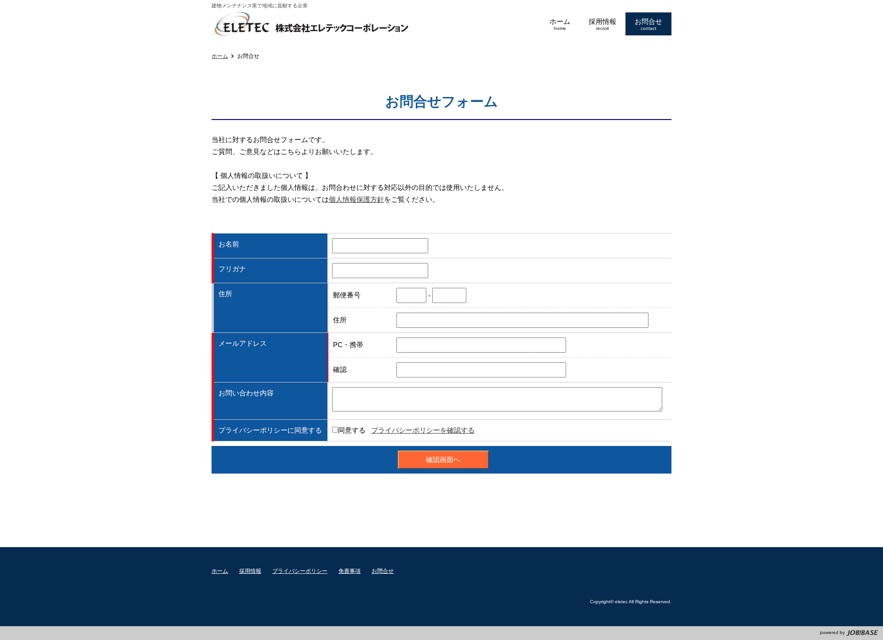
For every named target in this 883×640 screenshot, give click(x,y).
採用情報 (250, 571)
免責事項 (349, 571)
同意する (352, 430)
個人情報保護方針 (356, 199)
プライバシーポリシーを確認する (423, 430)
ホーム (220, 56)
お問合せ (383, 571)
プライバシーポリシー (299, 571)
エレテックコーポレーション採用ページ (312, 24)
